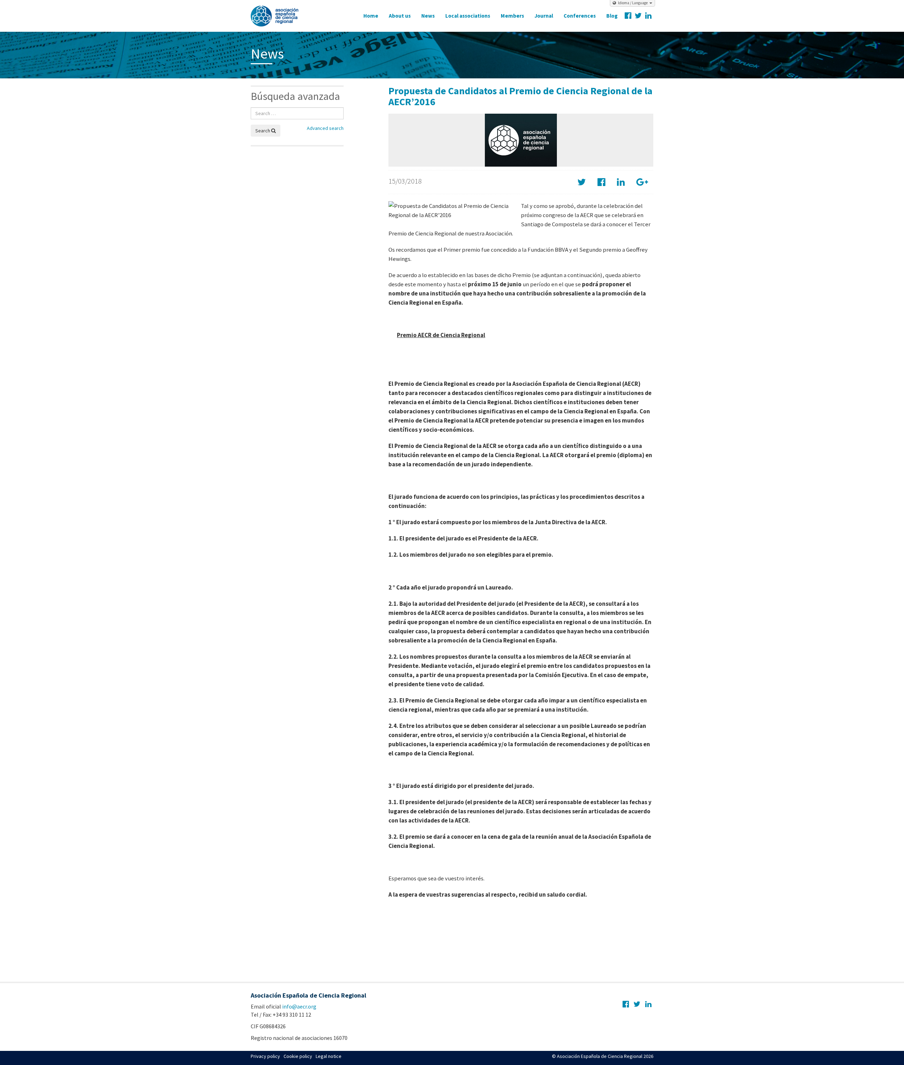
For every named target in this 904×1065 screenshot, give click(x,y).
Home (370, 15)
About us (400, 15)
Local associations (467, 15)
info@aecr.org (299, 1006)
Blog (612, 15)
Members (512, 15)
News (428, 15)
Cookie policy (298, 1056)
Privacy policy (265, 1056)
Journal (544, 15)
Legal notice (328, 1056)
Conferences (580, 15)
